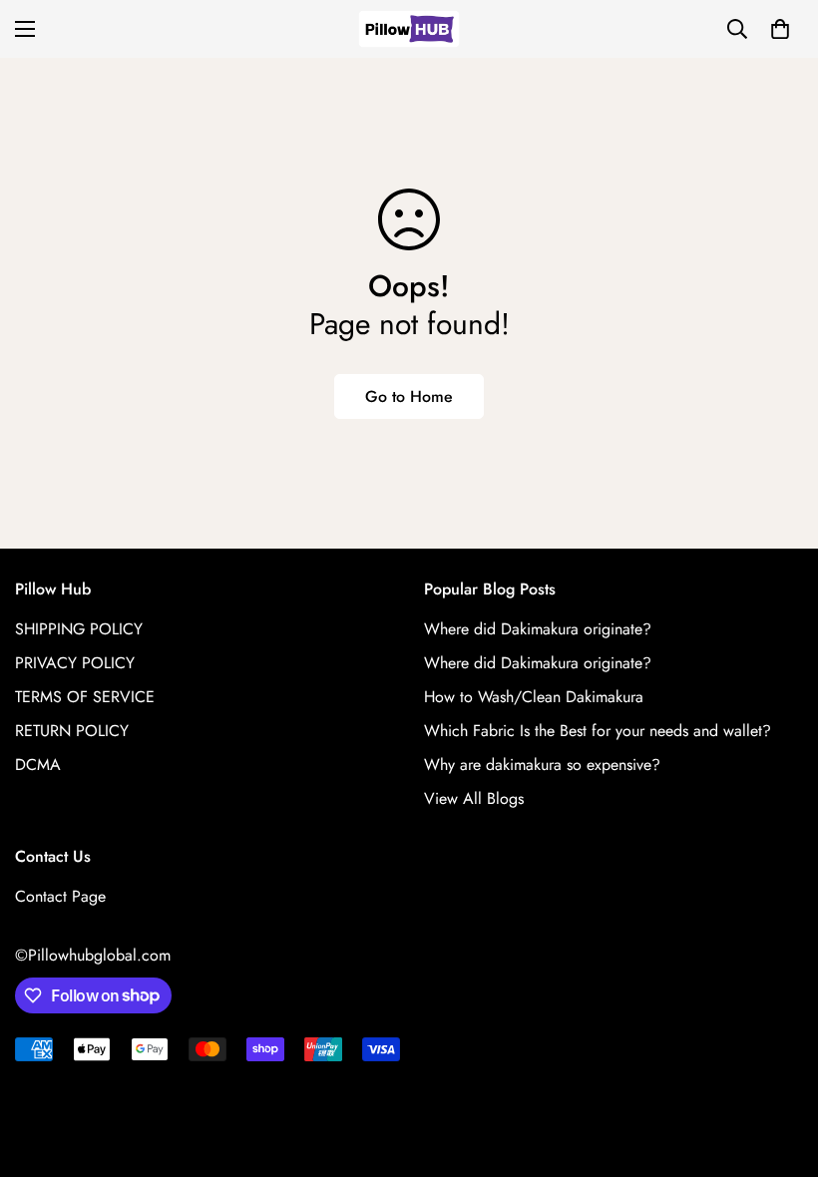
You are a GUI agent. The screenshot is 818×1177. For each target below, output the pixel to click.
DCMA (38, 764)
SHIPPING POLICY (79, 628)
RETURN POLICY (72, 730)
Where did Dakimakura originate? (537, 628)
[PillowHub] (409, 29)
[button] (780, 29)
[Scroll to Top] (779, 1068)
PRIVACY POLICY (75, 662)
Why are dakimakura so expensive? (542, 764)
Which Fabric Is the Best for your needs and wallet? (597, 730)
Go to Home (409, 396)
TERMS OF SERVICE (85, 696)
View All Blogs (474, 798)
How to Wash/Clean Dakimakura (533, 696)
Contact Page (60, 896)
